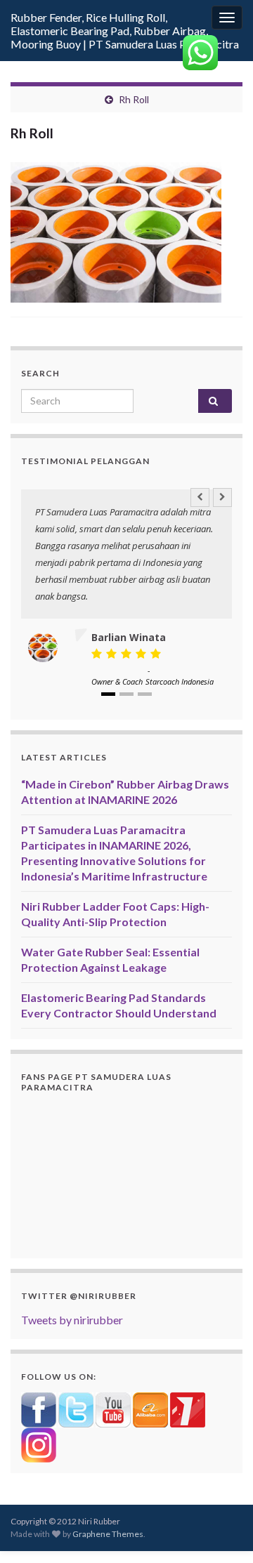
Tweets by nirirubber (72, 1319)
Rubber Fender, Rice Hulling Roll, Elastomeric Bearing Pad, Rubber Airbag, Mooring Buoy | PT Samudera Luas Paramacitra (125, 31)
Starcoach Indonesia (179, 681)
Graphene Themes (107, 1534)
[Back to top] (221, 1531)
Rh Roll (134, 99)
